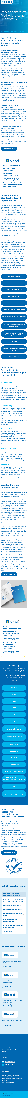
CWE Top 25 (14, 341)
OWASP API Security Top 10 (14, 289)
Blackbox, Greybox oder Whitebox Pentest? (10, 920)
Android (9, 63)
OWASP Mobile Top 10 (14, 296)
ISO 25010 (14, 694)
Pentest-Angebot (10, 526)
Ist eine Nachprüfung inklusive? (12, 909)
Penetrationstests (6, 825)
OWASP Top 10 (14, 283)
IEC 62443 (14, 758)
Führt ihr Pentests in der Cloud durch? (12, 914)
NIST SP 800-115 (14, 356)
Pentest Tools (7, 966)
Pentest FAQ (6, 1006)
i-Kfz (14, 714)
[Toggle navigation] (25, 2)
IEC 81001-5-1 (14, 751)
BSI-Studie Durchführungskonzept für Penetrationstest (14, 325)
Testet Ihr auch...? (8, 931)
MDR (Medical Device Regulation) (14, 771)
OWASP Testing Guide (14, 276)
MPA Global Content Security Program (14, 737)
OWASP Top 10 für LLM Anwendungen (14, 309)
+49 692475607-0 (9, 1064)
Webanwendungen (15, 62)
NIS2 (14, 786)
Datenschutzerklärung (6, 1095)
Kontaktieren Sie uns (9, 148)
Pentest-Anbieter (22, 834)
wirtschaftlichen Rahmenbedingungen (12, 498)
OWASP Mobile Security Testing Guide (14, 303)
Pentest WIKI (7, 986)
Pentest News (7, 1025)
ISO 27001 (14, 688)
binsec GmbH (5, 31)
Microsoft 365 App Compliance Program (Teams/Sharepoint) (14, 794)
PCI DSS (14, 701)
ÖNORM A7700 (14, 744)
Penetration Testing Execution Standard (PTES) (14, 349)
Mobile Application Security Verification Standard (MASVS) (14, 317)
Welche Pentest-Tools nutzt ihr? (12, 905)
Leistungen (14, 31)
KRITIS (14, 708)
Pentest (21, 31)
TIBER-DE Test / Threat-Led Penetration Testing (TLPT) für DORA (14, 778)
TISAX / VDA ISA (14, 764)
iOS (5, 63)
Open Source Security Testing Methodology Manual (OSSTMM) (14, 334)
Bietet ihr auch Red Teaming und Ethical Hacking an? (13, 926)
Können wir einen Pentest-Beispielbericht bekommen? (11, 894)
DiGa (14, 721)
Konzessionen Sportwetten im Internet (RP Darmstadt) (14, 728)
